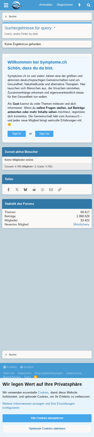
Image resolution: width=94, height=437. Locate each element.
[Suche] (88, 5)
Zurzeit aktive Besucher (21, 151)
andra (17, 34)
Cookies (11, 367)
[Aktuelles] (79, 5)
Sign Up (44, 133)
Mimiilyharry (81, 224)
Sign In (16, 133)
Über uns (9, 373)
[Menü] (6, 5)
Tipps (27, 377)
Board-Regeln (12, 377)
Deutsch (28, 367)
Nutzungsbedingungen (49, 373)
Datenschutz (74, 373)
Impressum (24, 373)
